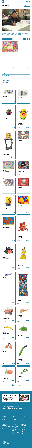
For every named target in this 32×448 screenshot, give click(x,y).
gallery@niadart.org (6, 429)
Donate (22, 414)
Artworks (4, 416)
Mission (13, 417)
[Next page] (19, 385)
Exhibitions (4, 417)
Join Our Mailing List (9, 395)
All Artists (26, 5)
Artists (3, 414)
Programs (14, 419)
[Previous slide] (26, 39)
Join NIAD (13, 414)
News (13, 420)
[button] (23, 1)
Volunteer (23, 416)
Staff (13, 416)
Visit (22, 419)
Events (3, 419)
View (27, 67)
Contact (23, 417)
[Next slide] (29, 39)
